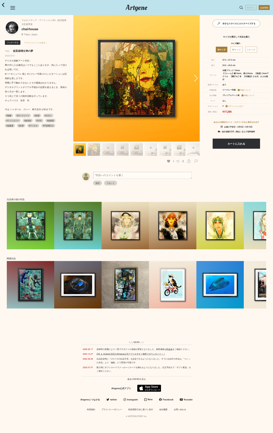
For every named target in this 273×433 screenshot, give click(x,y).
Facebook (168, 399)
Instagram (132, 399)
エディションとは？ (236, 106)
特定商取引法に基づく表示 (140, 409)
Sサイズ (222, 49)
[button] (196, 78)
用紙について (249, 95)
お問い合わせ (180, 409)
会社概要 (163, 409)
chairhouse (29, 29)
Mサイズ (236, 49)
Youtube (188, 399)
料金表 (169, 349)
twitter (113, 399)
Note (150, 399)
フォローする (12, 42)
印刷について (245, 90)
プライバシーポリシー (111, 409)
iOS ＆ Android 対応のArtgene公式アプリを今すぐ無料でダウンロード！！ (131, 353)
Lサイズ (251, 49)
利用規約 (91, 409)
